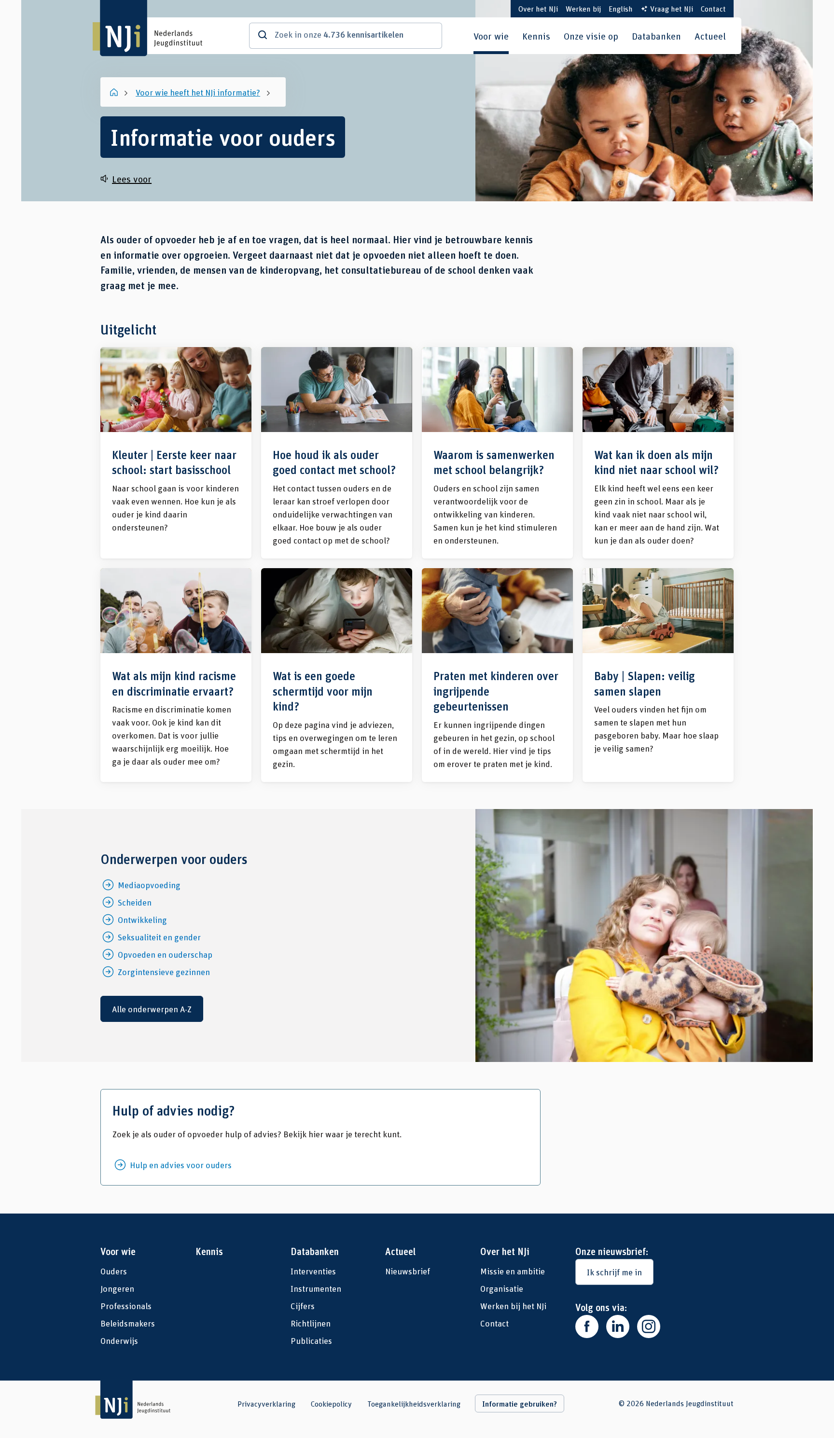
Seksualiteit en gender (159, 937)
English (621, 8)
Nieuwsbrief (407, 1271)
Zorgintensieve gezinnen (164, 971)
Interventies (313, 1271)
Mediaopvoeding (149, 885)
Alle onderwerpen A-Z (152, 1009)
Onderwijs (119, 1340)
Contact (713, 8)
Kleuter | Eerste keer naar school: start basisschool (175, 452)
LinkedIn (617, 1326)
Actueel (710, 35)
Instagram (648, 1326)
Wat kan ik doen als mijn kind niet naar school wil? (658, 452)
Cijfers (303, 1306)
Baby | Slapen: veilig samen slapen (658, 675)
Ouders (113, 1271)
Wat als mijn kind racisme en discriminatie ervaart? (175, 675)
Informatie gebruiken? (519, 1403)
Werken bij (583, 8)
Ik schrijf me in (614, 1272)
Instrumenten (316, 1288)
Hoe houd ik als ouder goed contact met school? (336, 452)
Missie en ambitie (512, 1271)
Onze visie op (591, 35)
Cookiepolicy (331, 1404)
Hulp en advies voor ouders (181, 1165)
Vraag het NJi (671, 8)
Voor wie (491, 35)
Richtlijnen (311, 1323)
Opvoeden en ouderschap (165, 954)
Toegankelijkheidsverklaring (413, 1404)
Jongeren (117, 1288)
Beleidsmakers (127, 1323)
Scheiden (135, 902)
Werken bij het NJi (513, 1306)
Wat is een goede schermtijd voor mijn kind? (336, 675)
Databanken (656, 35)
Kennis (536, 35)
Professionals (126, 1306)
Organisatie (501, 1288)
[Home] (115, 92)
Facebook (586, 1326)
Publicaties (311, 1340)
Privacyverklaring (266, 1404)
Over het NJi (538, 8)
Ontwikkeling (142, 919)
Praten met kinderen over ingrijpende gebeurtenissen (497, 675)
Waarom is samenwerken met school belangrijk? (497, 452)
